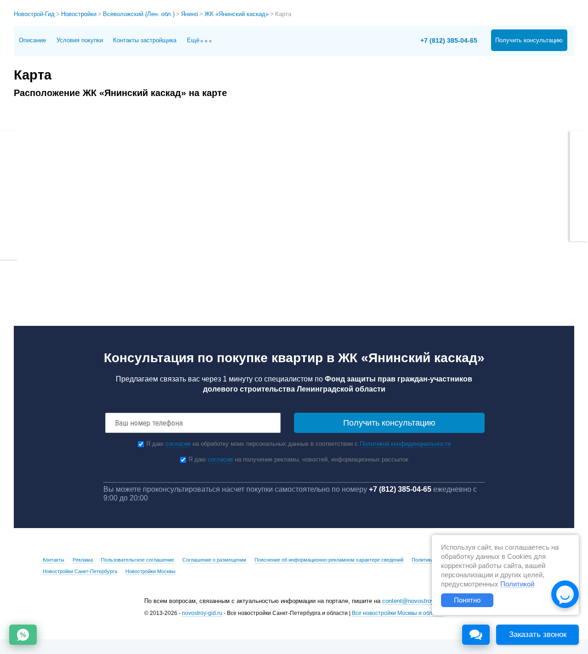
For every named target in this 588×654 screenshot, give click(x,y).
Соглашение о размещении (214, 560)
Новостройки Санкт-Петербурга (80, 571)
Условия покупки (80, 40)
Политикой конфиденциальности (405, 443)
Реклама (83, 560)
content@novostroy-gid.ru (416, 600)
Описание (32, 40)
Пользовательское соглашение (137, 560)
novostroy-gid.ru (202, 613)
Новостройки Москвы (150, 571)
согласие (178, 443)
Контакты (53, 560)
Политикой (517, 584)
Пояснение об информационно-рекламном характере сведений (328, 560)
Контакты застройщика (144, 40)
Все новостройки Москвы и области (398, 613)
